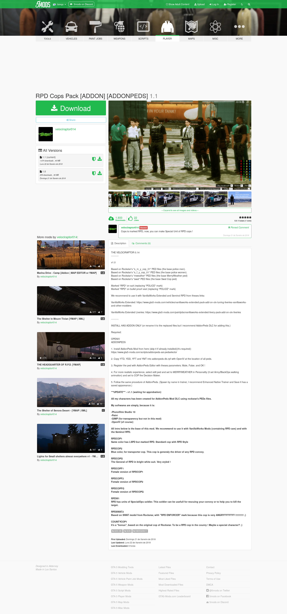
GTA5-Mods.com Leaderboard (175, 596)
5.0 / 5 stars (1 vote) (243, 221)
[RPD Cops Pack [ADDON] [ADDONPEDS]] (180, 145)
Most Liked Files (167, 578)
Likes (136, 220)
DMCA (209, 584)
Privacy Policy (213, 573)
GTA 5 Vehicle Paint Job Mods (127, 578)
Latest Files (165, 567)
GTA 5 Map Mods (120, 602)
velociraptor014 (65, 129)
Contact (210, 567)
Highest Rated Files (169, 590)
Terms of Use (213, 578)
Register (231, 4)
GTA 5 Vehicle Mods (121, 573)
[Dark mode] (242, 4)
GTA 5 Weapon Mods (122, 584)
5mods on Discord (219, 602)
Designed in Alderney (47, 566)
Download (74, 108)
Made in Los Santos (46, 569)
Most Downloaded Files (171, 584)
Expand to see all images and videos (180, 210)
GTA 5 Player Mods (121, 596)
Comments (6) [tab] (142, 243)
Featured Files (166, 573)
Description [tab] (119, 243)
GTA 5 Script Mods (121, 590)
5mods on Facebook (220, 596)
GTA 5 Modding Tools (122, 567)
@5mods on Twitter (219, 590)
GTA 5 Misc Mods (120, 608)
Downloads (120, 220)
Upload (200, 4)
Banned (143, 227)
